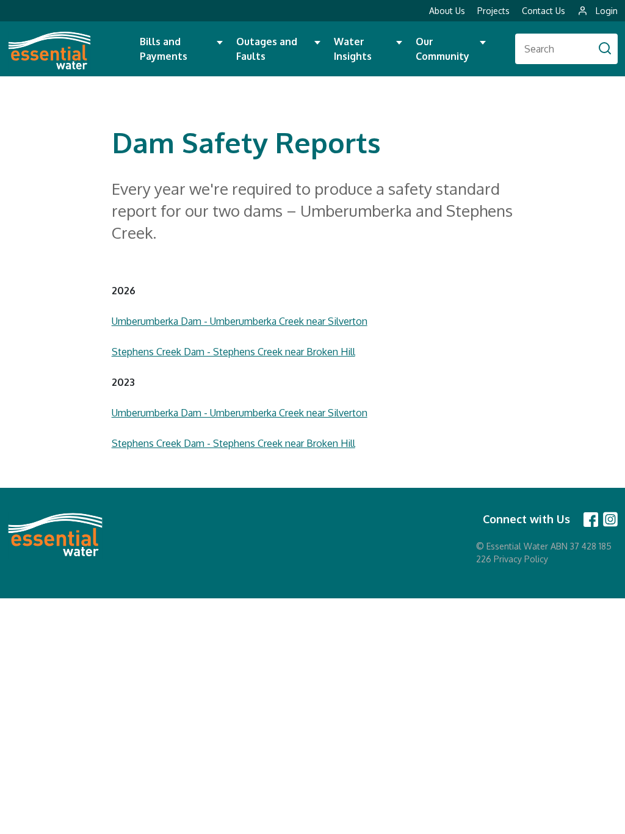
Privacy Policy (521, 559)
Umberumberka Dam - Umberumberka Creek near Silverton (239, 321)
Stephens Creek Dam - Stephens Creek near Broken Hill (233, 352)
